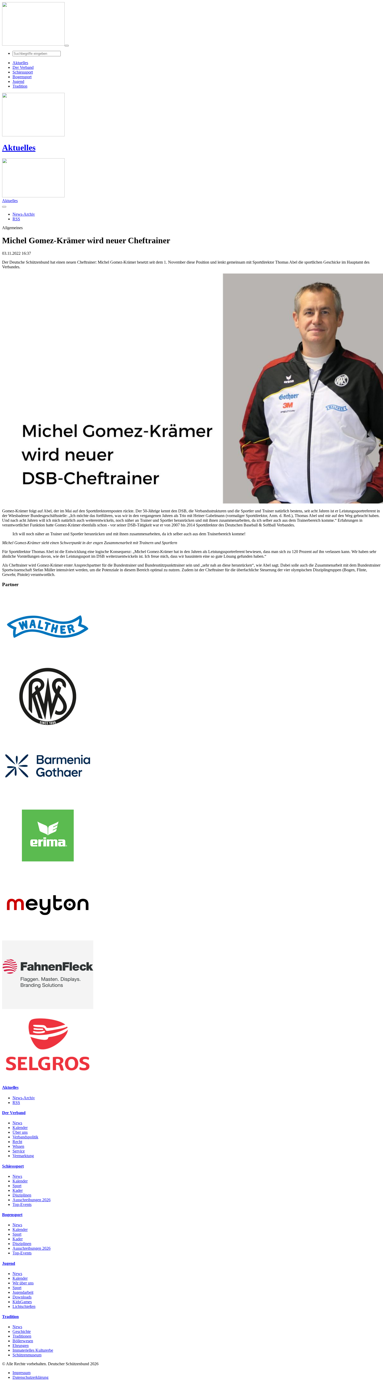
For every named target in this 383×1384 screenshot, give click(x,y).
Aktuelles (18, 147)
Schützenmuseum (27, 1355)
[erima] (47, 868)
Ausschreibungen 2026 (32, 1200)
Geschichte (22, 1331)
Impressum (21, 1372)
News (17, 1123)
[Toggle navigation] (67, 45)
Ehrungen (21, 1345)
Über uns (20, 1132)
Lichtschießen (24, 1306)
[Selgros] (47, 1077)
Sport (17, 1185)
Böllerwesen (23, 1341)
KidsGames (22, 1302)
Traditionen (22, 1336)
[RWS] (47, 729)
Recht (17, 1141)
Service (19, 1151)
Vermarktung (23, 1156)
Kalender (20, 1127)
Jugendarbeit (23, 1292)
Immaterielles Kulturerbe (33, 1350)
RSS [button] (16, 219)
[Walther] (47, 659)
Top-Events (22, 1204)
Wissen (18, 1146)
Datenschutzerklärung (30, 1377)
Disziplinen (22, 1195)
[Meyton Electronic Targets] (47, 938)
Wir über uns (23, 1283)
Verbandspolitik (25, 1137)
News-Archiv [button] (24, 214)
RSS (16, 1102)
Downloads (22, 1297)
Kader (18, 1190)
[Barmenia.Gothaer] (47, 799)
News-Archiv (24, 1098)
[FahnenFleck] (47, 1007)
